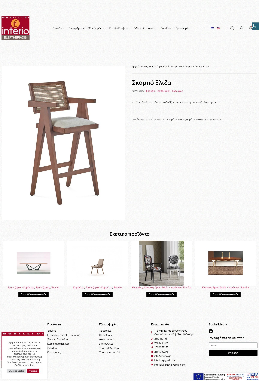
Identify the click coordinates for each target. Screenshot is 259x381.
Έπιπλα (57, 28)
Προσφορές (182, 28)
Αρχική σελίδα (139, 66)
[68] (63, 143)
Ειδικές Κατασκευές (145, 28)
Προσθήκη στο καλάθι (33, 294)
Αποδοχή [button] (33, 371)
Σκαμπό (188, 66)
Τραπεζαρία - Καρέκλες (170, 66)
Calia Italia (166, 28)
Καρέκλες (78, 287)
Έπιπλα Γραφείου (119, 28)
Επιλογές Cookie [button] (16, 371)
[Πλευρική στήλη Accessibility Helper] (255, 26)
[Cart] (251, 28)
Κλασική (149, 287)
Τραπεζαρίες (43, 287)
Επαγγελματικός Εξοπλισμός (85, 28)
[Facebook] (211, 331)
